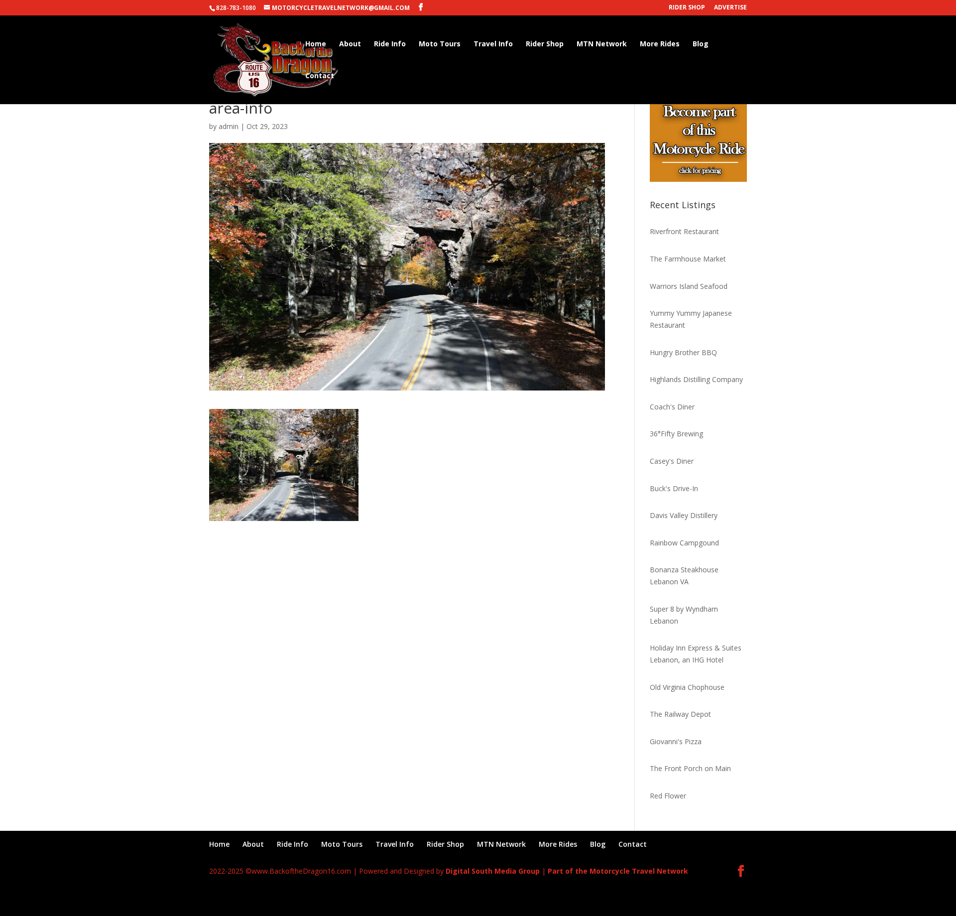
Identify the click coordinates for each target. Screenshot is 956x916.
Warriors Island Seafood (688, 286)
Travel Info (493, 44)
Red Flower (668, 795)
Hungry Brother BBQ (683, 352)
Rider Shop (687, 7)
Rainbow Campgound (684, 542)
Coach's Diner (672, 406)
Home (315, 44)
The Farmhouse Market (688, 258)
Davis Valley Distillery (683, 515)
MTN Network (602, 44)
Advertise (730, 7)
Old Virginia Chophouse (687, 687)
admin (229, 126)
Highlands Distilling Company (696, 379)
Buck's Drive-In (674, 488)
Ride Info (390, 44)
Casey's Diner (672, 461)
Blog (701, 44)
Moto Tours (440, 44)
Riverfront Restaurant (684, 231)
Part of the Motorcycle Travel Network (618, 871)
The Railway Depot (680, 714)
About (350, 44)
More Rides (660, 44)
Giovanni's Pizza (676, 741)
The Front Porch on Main (690, 768)
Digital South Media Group (493, 871)
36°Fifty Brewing (676, 433)
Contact (319, 76)
